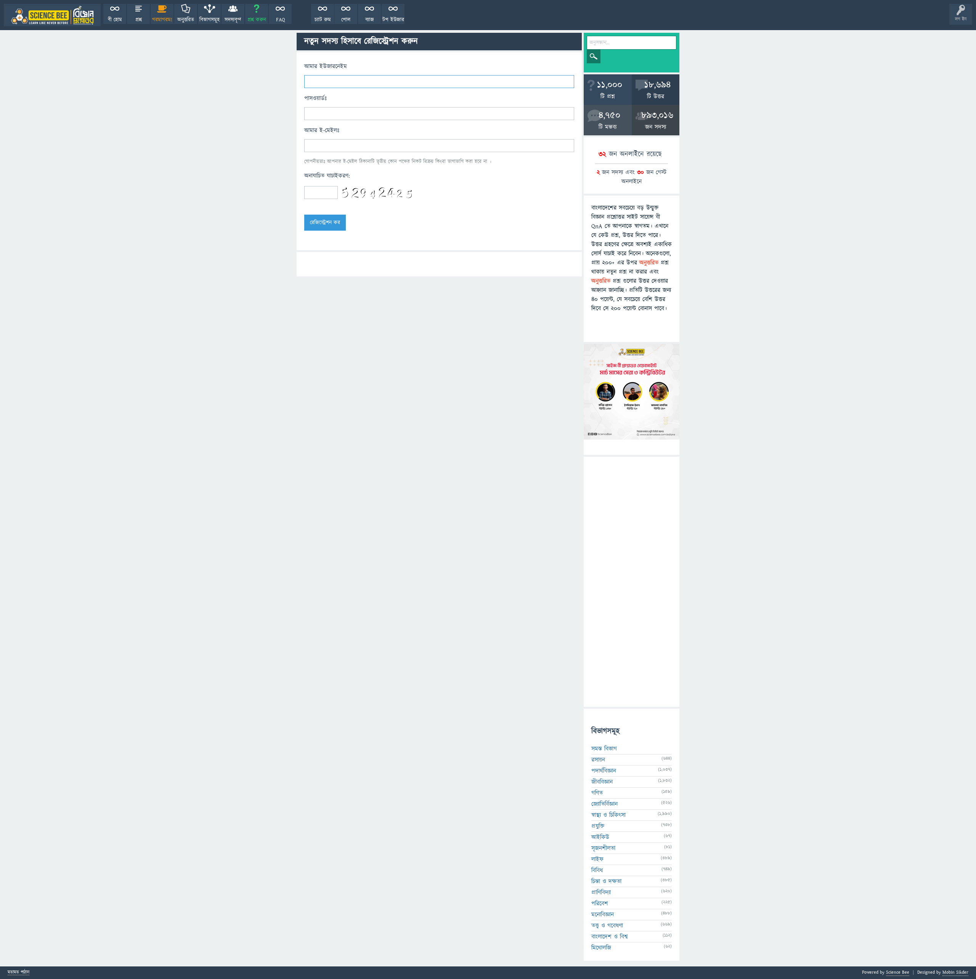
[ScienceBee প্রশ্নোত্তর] (52, 15)
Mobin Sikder (955, 972)
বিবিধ (597, 870)
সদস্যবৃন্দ (233, 20)
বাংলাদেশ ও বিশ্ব (609, 936)
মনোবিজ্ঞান (602, 914)
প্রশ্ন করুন (256, 20)
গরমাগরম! (162, 20)
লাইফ (597, 859)
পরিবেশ (599, 903)
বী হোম (115, 20)
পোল (345, 20)
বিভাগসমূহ (209, 20)
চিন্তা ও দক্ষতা (606, 881)
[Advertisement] (631, 581)
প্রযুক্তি (597, 826)
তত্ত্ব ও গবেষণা (607, 925)
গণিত (597, 793)
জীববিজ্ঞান (602, 782)
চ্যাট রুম (323, 20)
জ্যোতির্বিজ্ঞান (604, 804)
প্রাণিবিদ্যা (601, 892)
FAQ (280, 20)
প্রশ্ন (138, 20)
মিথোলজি (601, 948)
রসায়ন (598, 760)
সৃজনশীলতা (603, 848)
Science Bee (897, 972)
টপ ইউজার (393, 20)
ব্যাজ (369, 20)
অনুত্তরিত (185, 20)
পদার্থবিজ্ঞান (603, 771)
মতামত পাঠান (18, 972)
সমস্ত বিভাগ (604, 749)
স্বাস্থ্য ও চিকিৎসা (608, 815)
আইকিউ (600, 837)
